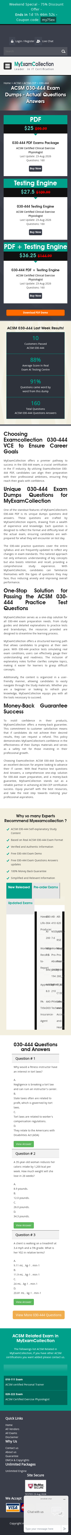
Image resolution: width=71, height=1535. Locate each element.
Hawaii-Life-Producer (41, 923)
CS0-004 (47, 920)
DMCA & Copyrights (17, 1460)
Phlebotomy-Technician (52, 1005)
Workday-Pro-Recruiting (58, 955)
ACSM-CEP (30, 83)
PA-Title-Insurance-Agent (41, 1011)
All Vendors (12, 1429)
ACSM (17, 83)
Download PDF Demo (35, 312)
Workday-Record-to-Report (41, 958)
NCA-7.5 (47, 952)
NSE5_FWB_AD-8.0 (47, 988)
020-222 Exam (14, 1394)
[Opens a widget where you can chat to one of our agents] (46, 1514)
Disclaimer (11, 1437)
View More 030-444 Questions (39, 1315)
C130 (58, 993)
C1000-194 (52, 973)
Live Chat (47, 41)
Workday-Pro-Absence (52, 955)
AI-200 (47, 935)
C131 (58, 984)
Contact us (11, 1448)
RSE (58, 940)
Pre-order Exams (46, 887)
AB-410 (52, 920)
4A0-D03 (47, 1005)
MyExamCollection (34, 66)
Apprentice (41, 984)
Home (7, 83)
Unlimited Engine (16, 1471)
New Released (19, 887)
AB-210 (52, 988)
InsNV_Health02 (58, 931)
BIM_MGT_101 (47, 969)
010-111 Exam (14, 1379)
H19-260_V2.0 (58, 973)
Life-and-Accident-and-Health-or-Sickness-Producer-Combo (58, 1027)
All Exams (11, 1433)
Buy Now (35, 168)
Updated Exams (20, 903)
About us (10, 1452)
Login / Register (24, 41)
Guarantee (11, 1456)
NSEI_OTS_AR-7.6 (52, 935)
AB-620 (58, 920)
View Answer (23, 1144)
